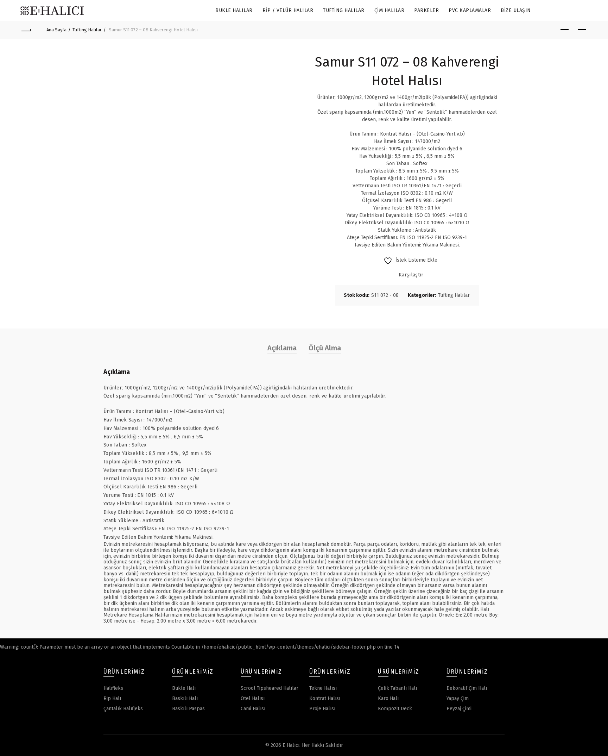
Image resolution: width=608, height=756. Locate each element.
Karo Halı (388, 698)
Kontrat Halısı (324, 698)
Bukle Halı (184, 688)
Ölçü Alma (325, 348)
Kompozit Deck (395, 709)
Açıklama (282, 348)
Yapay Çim (457, 698)
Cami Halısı (253, 709)
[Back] (25, 30)
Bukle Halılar (234, 10)
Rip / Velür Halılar (288, 10)
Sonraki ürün (582, 30)
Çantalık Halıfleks (123, 709)
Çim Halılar (389, 10)
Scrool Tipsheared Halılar (269, 688)
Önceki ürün (565, 30)
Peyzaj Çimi (458, 709)
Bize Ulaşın (516, 10)
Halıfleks (113, 688)
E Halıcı (291, 745)
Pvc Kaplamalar (470, 10)
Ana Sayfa (56, 29)
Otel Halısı (253, 698)
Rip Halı (112, 698)
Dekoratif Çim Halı (466, 688)
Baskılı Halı (185, 698)
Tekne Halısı (323, 688)
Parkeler (426, 10)
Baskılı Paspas (188, 709)
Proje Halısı (322, 709)
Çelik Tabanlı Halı (397, 688)
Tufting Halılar (344, 10)
